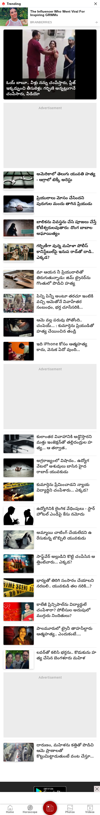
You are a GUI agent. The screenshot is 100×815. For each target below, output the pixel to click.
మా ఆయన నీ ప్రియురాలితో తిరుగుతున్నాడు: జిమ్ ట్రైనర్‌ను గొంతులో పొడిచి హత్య (63, 278)
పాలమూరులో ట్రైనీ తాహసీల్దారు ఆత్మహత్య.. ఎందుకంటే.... (64, 631)
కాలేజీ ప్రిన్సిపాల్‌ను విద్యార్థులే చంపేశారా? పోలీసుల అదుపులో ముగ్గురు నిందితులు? (63, 610)
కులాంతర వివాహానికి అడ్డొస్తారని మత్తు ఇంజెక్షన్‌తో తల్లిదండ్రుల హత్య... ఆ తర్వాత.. (64, 442)
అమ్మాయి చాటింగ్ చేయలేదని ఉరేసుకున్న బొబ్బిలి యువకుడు (64, 536)
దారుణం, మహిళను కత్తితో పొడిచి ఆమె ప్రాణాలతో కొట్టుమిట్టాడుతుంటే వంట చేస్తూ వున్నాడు (65, 751)
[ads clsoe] (97, 789)
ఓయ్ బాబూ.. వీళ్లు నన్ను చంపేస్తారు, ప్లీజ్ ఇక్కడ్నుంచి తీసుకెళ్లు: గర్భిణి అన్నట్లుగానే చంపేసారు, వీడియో (41, 88)
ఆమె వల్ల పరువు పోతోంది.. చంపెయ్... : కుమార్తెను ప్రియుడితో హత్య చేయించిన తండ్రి (65, 326)
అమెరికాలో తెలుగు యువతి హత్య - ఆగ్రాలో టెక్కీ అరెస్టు (66, 177)
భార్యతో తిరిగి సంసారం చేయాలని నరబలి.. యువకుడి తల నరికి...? (65, 583)
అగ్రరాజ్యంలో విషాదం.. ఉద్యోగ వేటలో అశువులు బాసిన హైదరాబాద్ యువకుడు (63, 466)
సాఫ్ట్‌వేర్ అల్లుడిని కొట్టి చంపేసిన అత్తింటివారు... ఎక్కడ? (66, 560)
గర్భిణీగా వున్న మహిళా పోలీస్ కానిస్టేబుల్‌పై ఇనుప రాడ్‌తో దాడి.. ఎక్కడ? (65, 252)
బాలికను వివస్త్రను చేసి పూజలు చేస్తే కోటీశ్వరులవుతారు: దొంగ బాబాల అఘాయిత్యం (66, 228)
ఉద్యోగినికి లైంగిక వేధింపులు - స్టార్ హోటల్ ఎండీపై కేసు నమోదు (66, 512)
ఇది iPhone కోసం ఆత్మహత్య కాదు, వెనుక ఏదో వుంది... (62, 347)
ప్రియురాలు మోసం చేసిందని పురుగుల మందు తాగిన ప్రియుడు (64, 201)
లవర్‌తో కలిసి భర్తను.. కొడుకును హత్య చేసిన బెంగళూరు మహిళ (66, 655)
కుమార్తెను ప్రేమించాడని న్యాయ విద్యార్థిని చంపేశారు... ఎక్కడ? (63, 488)
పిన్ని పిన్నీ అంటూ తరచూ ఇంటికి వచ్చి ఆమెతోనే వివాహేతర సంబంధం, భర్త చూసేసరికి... (65, 302)
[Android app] (50, 791)
